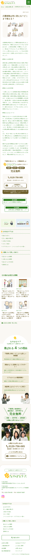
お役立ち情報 (5, 543)
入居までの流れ (6, 241)
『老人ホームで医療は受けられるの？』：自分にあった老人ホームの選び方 (22, 315)
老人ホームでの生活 (7, 262)
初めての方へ (6, 235)
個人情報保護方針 (6, 551)
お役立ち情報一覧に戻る (10, 323)
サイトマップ (18, 551)
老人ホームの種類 (7, 256)
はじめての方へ (7, 507)
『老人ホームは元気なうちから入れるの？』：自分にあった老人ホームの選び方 (8, 315)
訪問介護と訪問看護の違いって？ (18, 208)
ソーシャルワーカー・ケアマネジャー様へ (13, 516)
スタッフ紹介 (6, 243)
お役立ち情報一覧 (9, 6)
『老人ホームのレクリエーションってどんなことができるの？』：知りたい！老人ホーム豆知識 (8, 294)
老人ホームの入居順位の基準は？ (13, 201)
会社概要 (4, 548)
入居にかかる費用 (7, 259)
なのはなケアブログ (20, 543)
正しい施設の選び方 (7, 238)
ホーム (2, 6)
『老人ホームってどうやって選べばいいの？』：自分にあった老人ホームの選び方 (22, 293)
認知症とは (5, 264)
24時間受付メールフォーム (17, 456)
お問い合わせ (18, 548)
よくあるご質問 (19, 545)
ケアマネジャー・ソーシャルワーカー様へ (13, 246)
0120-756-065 (8, 492)
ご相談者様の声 (5, 545)
